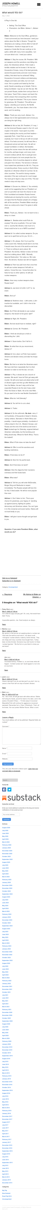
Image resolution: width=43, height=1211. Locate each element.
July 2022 (5, 966)
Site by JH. (5, 1209)
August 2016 (6, 1154)
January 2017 (6, 1142)
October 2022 (6, 957)
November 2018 (7, 1085)
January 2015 (6, 1180)
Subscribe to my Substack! (11, 581)
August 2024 (6, 897)
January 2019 (6, 1079)
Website (4, 759)
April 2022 (5, 975)
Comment (5, 726)
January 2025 (6, 882)
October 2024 (6, 891)
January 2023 (6, 949)
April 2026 (5, 839)
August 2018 (6, 1093)
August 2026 (6, 828)
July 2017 (5, 1125)
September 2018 (7, 1090)
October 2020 (6, 1018)
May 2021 (5, 1001)
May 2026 (5, 836)
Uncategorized (13, 587)
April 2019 (5, 1070)
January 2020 (6, 1044)
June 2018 (5, 1099)
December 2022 (7, 952)
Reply (4, 624)
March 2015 (6, 1177)
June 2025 (5, 868)
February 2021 (6, 1009)
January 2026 (6, 848)
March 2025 (6, 877)
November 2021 (7, 989)
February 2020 (6, 1041)
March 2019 (6, 1073)
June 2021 (5, 998)
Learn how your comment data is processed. (20, 770)
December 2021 (7, 986)
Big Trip (4, 1190)
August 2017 (6, 1122)
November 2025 (7, 854)
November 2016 (7, 1148)
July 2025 (5, 865)
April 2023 (5, 940)
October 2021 (6, 992)
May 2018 (5, 1102)
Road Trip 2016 (7, 1196)
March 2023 (6, 943)
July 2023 (5, 931)
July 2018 (5, 1096)
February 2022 (6, 981)
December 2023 (7, 920)
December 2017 (7, 1116)
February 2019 (6, 1076)
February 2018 (6, 1110)
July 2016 (5, 1157)
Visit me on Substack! (9, 578)
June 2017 (5, 1128)
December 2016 (7, 1145)
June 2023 (5, 934)
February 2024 (6, 914)
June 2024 (5, 903)
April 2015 (5, 1174)
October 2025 (6, 856)
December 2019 (7, 1047)
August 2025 (6, 862)
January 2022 (6, 983)
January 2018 (6, 1113)
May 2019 (5, 1067)
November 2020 (7, 1015)
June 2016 (5, 1160)
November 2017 (7, 1119)
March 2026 (6, 842)
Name (4, 748)
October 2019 (6, 1053)
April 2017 (5, 1134)
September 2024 (7, 894)
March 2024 (6, 911)
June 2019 (5, 1064)
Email (4, 753)
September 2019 (7, 1056)
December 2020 (7, 1012)
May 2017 (5, 1131)
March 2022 (6, 978)
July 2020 (5, 1027)
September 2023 (7, 926)
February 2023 (6, 946)
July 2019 (5, 1061)
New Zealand (6, 1193)
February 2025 (6, 880)
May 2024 (5, 906)
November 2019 (7, 1050)
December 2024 (7, 885)
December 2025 (7, 851)
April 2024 (5, 908)
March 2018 (6, 1108)
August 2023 (6, 929)
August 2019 (6, 1059)
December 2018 (7, 1082)
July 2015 (5, 1165)
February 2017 (6, 1139)
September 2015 (7, 1162)
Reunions (7, 594)
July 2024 (5, 900)
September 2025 (7, 859)
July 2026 (5, 830)
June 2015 (5, 1168)
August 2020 (6, 1024)
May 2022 (5, 972)
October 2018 (6, 1087)
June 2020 (5, 1030)
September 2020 (7, 1021)
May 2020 (5, 1033)
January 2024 (6, 917)
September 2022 (7, 960)
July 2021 (5, 995)
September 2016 (7, 1151)
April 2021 (5, 1004)
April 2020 (5, 1035)
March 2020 (6, 1038)
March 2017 (6, 1136)
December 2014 (7, 1183)
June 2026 (5, 833)
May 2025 (5, 871)
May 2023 (5, 937)
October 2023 (6, 923)
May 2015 (5, 1171)
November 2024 (7, 888)
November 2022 (7, 955)
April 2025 (5, 874)
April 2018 (5, 1105)
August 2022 (6, 963)
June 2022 (5, 969)
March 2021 (6, 1007)
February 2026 (6, 845)
